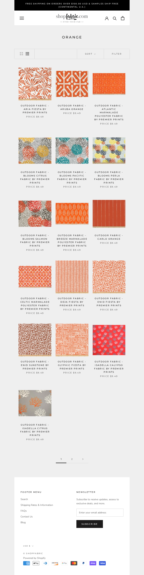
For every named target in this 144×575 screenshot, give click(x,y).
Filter (117, 53)
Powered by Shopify (34, 558)
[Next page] (82, 459)
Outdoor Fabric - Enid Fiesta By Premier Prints (109, 302)
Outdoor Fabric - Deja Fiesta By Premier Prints (72, 302)
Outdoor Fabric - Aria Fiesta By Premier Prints (35, 109)
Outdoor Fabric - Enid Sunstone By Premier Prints (35, 365)
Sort (89, 53)
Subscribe (89, 524)
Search (24, 499)
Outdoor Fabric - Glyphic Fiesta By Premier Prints (72, 365)
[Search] (115, 18)
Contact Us (27, 516)
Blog (23, 522)
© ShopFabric (33, 553)
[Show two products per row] (21, 53)
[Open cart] (122, 18)
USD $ (26, 546)
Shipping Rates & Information (37, 505)
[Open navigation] (22, 18)
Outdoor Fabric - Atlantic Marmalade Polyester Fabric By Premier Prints (109, 112)
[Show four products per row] (27, 53)
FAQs (24, 510)
